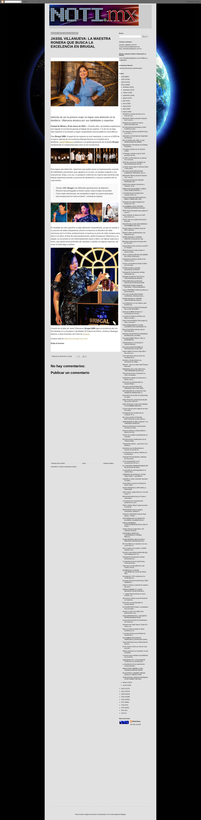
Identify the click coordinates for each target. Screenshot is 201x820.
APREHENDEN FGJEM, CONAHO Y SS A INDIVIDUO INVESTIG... (135, 422)
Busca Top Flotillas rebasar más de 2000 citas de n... (134, 330)
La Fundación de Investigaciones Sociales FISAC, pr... (133, 194)
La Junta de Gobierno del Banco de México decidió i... (134, 317)
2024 (123, 82)
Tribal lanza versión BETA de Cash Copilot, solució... (133, 566)
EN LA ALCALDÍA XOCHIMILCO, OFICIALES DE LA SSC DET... (133, 348)
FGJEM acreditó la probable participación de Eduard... (132, 268)
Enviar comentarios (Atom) (68, 467)
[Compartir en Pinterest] (86, 356)
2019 (123, 697)
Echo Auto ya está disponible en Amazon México (133, 383)
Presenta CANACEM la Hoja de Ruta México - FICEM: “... (134, 515)
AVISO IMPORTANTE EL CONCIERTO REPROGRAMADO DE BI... (135, 616)
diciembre (126, 87)
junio (124, 103)
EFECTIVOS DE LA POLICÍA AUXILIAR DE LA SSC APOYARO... (135, 308)
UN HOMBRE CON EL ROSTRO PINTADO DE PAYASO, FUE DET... (134, 207)
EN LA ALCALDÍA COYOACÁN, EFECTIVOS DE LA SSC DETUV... (134, 418)
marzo (125, 112)
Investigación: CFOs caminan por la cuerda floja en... (134, 577)
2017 (123, 702)
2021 (123, 691)
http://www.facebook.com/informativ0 (130, 68)
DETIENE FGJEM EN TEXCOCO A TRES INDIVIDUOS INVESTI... (133, 277)
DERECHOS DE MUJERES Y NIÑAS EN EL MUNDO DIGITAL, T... (134, 189)
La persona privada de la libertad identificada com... (133, 180)
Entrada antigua (109, 463)
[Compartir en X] (81, 356)
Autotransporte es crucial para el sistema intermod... (133, 343)
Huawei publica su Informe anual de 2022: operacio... (134, 229)
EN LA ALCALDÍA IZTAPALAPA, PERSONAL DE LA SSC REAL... (134, 387)
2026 (123, 76)
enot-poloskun (102, 814)
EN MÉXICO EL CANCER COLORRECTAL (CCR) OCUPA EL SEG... (134, 571)
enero (125, 685)
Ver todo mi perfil (135, 724)
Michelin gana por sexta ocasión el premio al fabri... (134, 251)
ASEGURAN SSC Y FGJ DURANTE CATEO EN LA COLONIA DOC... (134, 660)
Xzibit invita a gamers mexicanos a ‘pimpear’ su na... (133, 185)
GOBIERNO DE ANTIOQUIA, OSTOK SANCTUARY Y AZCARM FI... (134, 475)
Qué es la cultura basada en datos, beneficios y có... (134, 629)
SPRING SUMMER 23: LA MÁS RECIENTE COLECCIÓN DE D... (134, 590)
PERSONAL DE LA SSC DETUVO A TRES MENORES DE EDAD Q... (134, 370)
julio (124, 101)
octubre (125, 92)
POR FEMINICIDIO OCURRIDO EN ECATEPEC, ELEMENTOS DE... (134, 519)
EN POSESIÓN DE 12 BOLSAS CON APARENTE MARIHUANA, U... (134, 391)
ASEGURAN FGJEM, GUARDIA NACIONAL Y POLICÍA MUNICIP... (134, 286)
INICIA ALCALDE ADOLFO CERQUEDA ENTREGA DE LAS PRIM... (135, 334)
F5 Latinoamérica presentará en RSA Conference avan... (134, 128)
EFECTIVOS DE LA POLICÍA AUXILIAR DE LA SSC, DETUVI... (135, 400)
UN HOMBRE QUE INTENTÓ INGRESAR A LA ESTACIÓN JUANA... (135, 638)
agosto (125, 98)
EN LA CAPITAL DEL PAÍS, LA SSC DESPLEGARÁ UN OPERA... (134, 141)
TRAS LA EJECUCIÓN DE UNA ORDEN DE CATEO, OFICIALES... (135, 255)
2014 (123, 710)
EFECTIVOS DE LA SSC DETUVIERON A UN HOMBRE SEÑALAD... (135, 405)
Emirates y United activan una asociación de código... (132, 361)
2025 (123, 79)
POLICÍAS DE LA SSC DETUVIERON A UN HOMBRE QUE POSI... (135, 224)
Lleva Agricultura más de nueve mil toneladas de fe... (134, 356)
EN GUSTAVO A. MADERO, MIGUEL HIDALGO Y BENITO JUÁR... (134, 673)
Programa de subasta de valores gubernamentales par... (133, 123)
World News (136, 721)
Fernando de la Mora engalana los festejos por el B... (133, 202)
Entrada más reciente (58, 463)
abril (124, 109)
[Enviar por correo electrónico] (77, 356)
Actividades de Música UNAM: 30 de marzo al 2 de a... (134, 260)
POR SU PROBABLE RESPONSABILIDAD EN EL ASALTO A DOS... (135, 524)
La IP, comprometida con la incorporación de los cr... (131, 462)
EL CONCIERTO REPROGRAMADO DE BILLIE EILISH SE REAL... (135, 466)
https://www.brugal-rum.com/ (75, 339)
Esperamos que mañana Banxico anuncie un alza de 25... (133, 449)
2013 (123, 713)
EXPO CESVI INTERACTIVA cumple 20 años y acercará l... (135, 321)
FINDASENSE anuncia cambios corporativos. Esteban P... (133, 510)
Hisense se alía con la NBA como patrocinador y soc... (133, 612)
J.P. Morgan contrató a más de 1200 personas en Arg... (134, 154)
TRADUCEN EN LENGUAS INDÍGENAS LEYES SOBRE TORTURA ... (135, 678)
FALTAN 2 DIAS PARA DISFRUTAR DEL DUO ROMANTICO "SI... (135, 553)
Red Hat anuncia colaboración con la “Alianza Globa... (134, 440)
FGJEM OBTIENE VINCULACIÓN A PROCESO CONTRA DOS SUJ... (134, 540)
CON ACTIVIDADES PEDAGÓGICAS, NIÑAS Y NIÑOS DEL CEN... (134, 198)
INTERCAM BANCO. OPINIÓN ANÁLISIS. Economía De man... (133, 238)
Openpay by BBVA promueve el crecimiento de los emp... (132, 312)
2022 (123, 688)
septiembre (126, 95)
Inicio (84, 463)
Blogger (123, 814)
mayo (125, 106)
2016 (123, 705)
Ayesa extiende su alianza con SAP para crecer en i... (134, 216)
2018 (123, 699)
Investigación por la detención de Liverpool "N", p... (133, 413)
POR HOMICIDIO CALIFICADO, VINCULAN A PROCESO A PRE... (134, 282)
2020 (123, 694)
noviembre (126, 90)
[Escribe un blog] (79, 356)
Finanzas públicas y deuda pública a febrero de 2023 (134, 431)
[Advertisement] (82, 443)
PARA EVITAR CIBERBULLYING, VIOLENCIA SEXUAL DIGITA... (133, 669)
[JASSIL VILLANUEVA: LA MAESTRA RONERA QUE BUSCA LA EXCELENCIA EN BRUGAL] (86, 83)
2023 (123, 85)
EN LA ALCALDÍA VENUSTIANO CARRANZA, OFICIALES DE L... (134, 295)
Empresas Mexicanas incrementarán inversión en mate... (134, 427)
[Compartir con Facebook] (83, 356)
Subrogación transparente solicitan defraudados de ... (134, 273)
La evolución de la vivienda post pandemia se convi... (133, 501)
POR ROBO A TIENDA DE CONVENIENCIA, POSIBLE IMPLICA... (132, 535)
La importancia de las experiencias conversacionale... (134, 562)
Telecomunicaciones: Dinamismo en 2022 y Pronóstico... (134, 374)
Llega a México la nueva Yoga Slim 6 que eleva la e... (134, 352)
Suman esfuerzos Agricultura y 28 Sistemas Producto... (133, 529)
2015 (123, 708)
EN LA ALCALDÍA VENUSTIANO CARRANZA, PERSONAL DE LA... (134, 172)
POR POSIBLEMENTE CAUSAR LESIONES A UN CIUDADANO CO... (135, 326)
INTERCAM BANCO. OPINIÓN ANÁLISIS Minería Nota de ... (132, 299)
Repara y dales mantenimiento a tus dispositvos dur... (134, 233)
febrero (125, 682)
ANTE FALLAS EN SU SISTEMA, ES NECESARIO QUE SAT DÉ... (134, 163)
